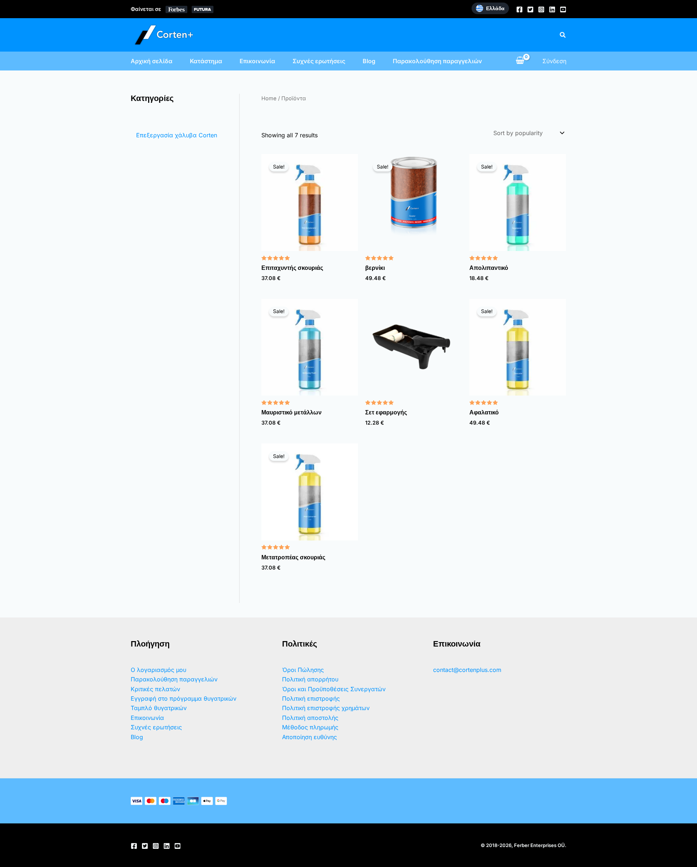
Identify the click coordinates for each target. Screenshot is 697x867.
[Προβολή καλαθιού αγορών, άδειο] (519, 61)
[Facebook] (519, 9)
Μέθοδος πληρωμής (310, 727)
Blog (369, 61)
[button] (563, 35)
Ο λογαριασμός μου (158, 669)
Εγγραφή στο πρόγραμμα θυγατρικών (183, 698)
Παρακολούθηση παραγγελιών (437, 61)
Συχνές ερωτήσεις (319, 61)
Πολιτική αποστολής (310, 717)
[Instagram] (541, 9)
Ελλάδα (495, 8)
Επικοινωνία (257, 61)
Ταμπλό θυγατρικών (159, 708)
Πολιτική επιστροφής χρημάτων (326, 708)
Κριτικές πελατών (155, 689)
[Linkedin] (552, 9)
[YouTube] (563, 9)
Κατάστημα (206, 61)
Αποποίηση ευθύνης (309, 737)
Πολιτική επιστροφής (311, 698)
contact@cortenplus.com (467, 669)
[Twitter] (530, 9)
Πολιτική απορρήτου (310, 679)
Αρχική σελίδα (151, 61)
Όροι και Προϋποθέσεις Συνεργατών (334, 689)
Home (269, 98)
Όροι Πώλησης (303, 669)
